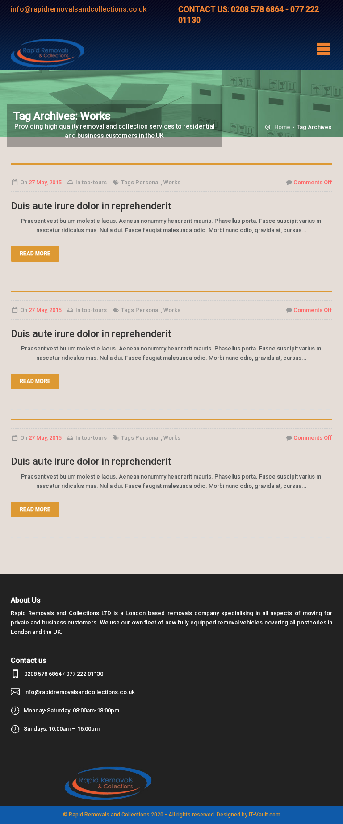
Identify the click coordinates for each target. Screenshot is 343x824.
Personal (147, 182)
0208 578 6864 (42, 673)
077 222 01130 (84, 673)
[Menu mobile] (323, 48)
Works (171, 182)
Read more (35, 253)
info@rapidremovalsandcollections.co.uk (79, 692)
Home (282, 127)
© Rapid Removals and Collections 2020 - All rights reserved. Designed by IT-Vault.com (171, 815)
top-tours (94, 182)
